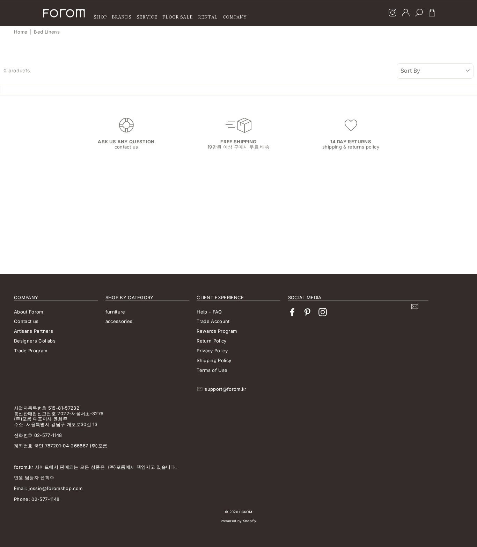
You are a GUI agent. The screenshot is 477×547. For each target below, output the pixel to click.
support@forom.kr (226, 389)
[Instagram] (392, 13)
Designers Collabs (35, 341)
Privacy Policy (212, 350)
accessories (119, 321)
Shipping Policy (214, 360)
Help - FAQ (209, 312)
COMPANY (235, 17)
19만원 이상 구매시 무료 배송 (238, 147)
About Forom (28, 312)
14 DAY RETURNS (350, 141)
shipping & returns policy (350, 147)
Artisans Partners (33, 331)
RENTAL (208, 17)
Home (20, 32)
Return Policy (212, 341)
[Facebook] (292, 312)
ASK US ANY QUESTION (126, 141)
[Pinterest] (307, 312)
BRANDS (122, 17)
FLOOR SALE (177, 17)
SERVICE (147, 17)
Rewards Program (217, 331)
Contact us (26, 321)
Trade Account (213, 321)
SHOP (100, 17)
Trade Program (30, 350)
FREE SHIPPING (238, 141)
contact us (126, 147)
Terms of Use (212, 370)
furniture (115, 312)
